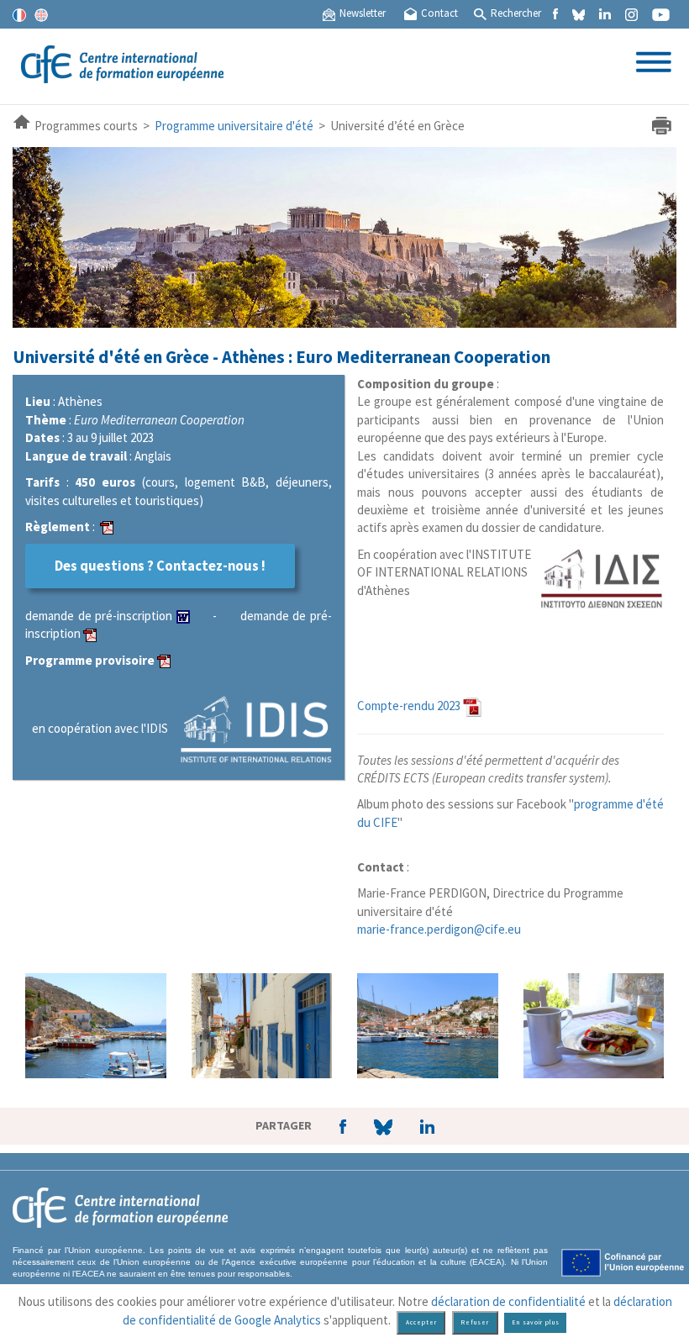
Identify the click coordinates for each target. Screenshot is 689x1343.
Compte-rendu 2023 (408, 706)
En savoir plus (536, 1322)
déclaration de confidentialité (508, 1301)
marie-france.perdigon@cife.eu (439, 929)
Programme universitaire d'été (234, 126)
